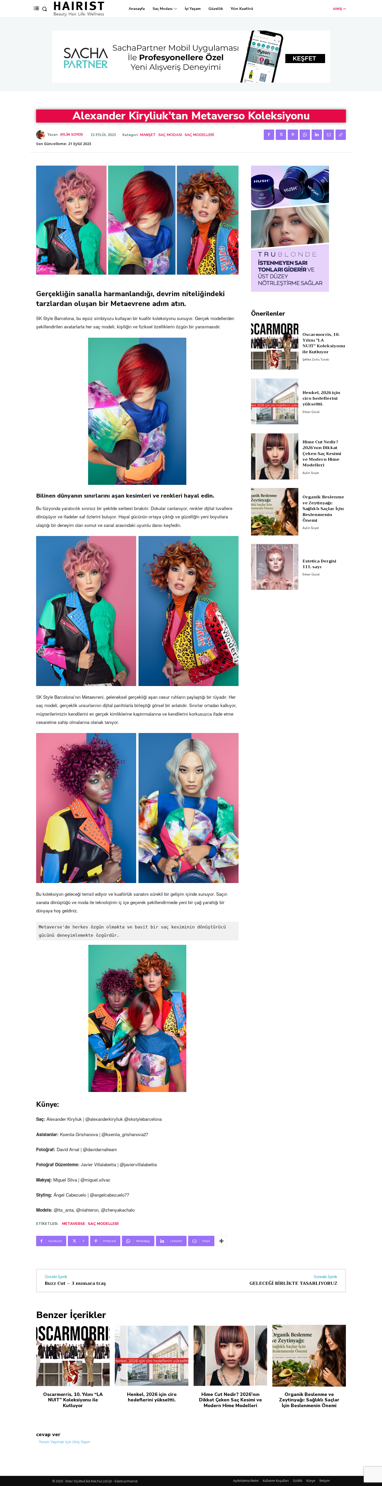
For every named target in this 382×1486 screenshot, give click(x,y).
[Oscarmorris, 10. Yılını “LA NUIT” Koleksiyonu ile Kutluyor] (275, 346)
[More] (221, 1241)
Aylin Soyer (71, 135)
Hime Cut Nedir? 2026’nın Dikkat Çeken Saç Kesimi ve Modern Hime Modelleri (321, 453)
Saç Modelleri (199, 135)
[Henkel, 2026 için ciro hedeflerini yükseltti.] (275, 401)
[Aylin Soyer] (42, 134)
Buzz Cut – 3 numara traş (75, 1283)
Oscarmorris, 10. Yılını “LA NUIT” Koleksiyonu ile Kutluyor (323, 343)
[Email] (329, 135)
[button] (44, 9)
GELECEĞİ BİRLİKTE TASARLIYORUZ (293, 1283)
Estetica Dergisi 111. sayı (319, 564)
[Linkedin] (317, 135)
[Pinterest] (293, 135)
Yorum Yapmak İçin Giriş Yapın (64, 1442)
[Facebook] (269, 135)
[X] (281, 135)
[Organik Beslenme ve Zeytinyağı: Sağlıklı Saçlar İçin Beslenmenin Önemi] (275, 511)
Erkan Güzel (311, 412)
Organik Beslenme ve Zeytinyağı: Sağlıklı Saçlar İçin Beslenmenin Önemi (323, 508)
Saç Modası (170, 135)
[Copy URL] (340, 135)
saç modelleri (103, 1223)
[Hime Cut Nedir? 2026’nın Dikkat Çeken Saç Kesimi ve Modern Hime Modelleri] (275, 456)
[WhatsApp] (305, 135)
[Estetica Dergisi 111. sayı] (275, 567)
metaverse (73, 1223)
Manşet (148, 135)
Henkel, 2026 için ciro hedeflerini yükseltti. (321, 398)
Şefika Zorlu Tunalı (315, 359)
